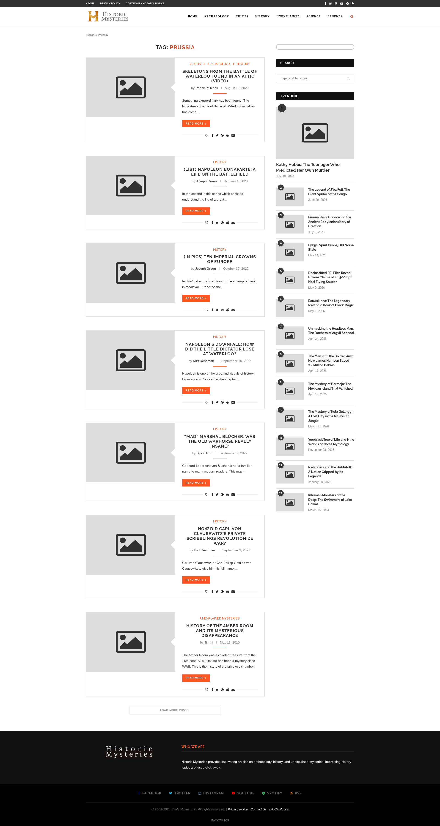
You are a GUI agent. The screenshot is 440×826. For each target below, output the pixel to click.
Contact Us (258, 809)
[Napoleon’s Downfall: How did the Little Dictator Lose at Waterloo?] (130, 360)
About (90, 3)
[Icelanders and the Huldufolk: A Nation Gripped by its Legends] (290, 474)
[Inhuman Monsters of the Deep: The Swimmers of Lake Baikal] (290, 502)
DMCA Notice (279, 809)
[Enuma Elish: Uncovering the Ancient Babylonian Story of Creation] (290, 224)
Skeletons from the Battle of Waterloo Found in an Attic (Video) (219, 76)
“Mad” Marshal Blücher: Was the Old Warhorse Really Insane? (219, 441)
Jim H (208, 642)
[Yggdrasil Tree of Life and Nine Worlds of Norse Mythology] (290, 446)
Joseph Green (206, 181)
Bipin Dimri (204, 453)
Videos (195, 64)
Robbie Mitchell (206, 88)
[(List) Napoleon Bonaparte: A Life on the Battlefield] (130, 185)
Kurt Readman (203, 361)
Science (314, 16)
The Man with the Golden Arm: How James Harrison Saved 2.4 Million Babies (330, 360)
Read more (195, 123)
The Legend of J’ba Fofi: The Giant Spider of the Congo (329, 192)
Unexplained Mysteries (220, 618)
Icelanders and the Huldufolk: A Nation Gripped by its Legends (330, 471)
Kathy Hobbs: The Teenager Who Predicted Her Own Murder (308, 167)
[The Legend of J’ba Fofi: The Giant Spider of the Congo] (290, 196)
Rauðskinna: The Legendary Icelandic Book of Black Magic (331, 303)
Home (192, 16)
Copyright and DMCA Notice (145, 3)
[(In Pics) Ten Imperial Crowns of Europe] (130, 273)
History (262, 16)
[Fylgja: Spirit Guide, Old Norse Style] (290, 252)
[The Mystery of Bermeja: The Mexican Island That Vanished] (290, 391)
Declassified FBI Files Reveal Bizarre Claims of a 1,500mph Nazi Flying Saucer (330, 277)
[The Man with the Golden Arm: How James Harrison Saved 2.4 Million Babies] (290, 363)
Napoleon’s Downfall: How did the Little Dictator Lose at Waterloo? (219, 349)
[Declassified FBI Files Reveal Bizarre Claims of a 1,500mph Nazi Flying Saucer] (290, 280)
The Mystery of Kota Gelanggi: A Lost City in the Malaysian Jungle (330, 416)
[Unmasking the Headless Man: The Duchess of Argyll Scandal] (290, 335)
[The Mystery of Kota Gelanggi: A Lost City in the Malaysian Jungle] (290, 419)
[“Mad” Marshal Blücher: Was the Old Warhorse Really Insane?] (130, 452)
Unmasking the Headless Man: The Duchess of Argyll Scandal (331, 331)
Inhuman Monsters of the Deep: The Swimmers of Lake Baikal (330, 499)
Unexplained (288, 16)
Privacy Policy (110, 3)
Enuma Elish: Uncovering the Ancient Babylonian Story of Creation (329, 221)
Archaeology (216, 16)
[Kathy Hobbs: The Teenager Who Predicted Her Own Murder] (315, 133)
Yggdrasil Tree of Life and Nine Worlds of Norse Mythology (331, 442)
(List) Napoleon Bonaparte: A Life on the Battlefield (220, 172)
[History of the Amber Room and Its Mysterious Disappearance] (130, 641)
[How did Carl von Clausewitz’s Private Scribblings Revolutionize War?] (130, 544)
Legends (335, 16)
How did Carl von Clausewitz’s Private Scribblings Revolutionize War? (220, 536)
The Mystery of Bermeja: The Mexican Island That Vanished (330, 386)
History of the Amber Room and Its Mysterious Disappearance (219, 630)
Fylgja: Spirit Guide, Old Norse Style (331, 247)
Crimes (242, 16)
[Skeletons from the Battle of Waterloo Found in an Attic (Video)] (130, 87)
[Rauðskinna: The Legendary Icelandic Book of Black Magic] (290, 308)
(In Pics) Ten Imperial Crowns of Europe (220, 259)
